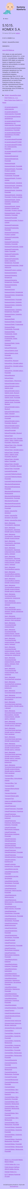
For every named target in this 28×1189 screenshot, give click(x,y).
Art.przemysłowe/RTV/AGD (13, 142)
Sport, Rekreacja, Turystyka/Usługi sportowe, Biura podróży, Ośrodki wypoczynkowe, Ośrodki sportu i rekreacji (13, 715)
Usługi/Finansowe (10, 806)
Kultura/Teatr (9, 436)
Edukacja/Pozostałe (11, 218)
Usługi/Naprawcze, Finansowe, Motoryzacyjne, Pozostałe (13, 890)
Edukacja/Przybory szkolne (13, 270)
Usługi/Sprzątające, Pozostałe (14, 1008)
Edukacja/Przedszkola (11, 225)
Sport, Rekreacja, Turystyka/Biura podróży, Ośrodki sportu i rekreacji (12, 574)
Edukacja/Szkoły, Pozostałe (13, 299)
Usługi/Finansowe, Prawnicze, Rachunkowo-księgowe (13, 816)
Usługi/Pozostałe (10, 940)
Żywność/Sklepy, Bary (11, 1089)
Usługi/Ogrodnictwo (11, 928)
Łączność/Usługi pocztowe (13, 481)
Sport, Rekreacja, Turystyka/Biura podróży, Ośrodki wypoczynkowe (12, 580)
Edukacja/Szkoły (10, 289)
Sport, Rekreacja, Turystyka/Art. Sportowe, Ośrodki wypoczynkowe (12, 536)
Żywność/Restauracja (11, 1079)
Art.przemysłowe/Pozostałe (13, 139)
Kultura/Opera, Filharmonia (13, 381)
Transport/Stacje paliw (12, 796)
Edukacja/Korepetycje (11, 156)
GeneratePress (14, 1186)
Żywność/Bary (9, 1030)
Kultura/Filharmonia (11, 348)
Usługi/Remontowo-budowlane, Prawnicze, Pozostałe (12, 1000)
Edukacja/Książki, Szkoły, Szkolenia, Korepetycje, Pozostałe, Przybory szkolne (13, 208)
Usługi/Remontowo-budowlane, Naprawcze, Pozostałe (12, 989)
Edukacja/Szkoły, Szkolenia (13, 302)
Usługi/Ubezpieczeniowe (12, 1013)
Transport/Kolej (9, 786)
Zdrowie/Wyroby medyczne (13, 1028)
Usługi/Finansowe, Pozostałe (14, 808)
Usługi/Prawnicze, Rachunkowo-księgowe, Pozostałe (12, 955)
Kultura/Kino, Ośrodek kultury (14, 363)
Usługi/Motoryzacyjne (11, 869)
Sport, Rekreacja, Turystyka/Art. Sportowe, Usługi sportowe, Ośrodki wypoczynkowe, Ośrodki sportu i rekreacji (12, 560)
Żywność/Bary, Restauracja (13, 1053)
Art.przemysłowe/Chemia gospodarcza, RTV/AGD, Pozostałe (12, 134)
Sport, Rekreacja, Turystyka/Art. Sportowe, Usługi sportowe (12, 543)
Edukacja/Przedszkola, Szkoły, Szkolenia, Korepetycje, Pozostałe (12, 261)
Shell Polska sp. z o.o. (11, 98)
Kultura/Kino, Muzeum (11, 360)
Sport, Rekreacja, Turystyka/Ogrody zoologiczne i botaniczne (12, 596)
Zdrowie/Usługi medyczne (13, 1020)
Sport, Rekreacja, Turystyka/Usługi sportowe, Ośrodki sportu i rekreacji (13, 723)
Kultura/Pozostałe (10, 430)
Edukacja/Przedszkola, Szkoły (14, 246)
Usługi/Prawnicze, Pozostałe (13, 945)
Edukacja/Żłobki (10, 319)
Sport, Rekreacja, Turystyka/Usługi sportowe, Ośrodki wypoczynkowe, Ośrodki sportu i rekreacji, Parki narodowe (13, 769)
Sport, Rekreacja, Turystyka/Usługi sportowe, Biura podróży (13, 697)
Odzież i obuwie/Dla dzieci (12, 95)
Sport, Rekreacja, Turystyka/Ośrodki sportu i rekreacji (13, 603)
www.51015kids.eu (8, 50)
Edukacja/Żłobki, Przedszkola (14, 324)
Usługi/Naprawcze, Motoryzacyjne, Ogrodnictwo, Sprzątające (14, 902)
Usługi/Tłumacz (9, 1010)
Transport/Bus (9, 776)
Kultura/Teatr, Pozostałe (12, 468)
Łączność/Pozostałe (11, 471)
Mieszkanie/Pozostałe (11, 501)
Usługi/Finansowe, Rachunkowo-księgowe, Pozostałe (12, 834)
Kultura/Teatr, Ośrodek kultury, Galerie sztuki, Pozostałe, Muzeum (12, 454)
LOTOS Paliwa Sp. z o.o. (12, 1164)
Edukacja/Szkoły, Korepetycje (14, 292)
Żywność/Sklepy (10, 1087)
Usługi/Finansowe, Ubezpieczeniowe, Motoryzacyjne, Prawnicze (13, 845)
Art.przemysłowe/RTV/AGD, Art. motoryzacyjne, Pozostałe (13, 147)
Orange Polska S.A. (11, 1172)
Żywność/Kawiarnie (11, 1060)
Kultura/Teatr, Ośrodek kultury (14, 450)
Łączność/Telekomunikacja (13, 474)
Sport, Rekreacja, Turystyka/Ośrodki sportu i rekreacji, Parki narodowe (13, 618)
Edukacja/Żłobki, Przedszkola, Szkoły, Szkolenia (11, 338)
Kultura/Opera (9, 378)
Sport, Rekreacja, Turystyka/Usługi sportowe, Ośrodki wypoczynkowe (13, 739)
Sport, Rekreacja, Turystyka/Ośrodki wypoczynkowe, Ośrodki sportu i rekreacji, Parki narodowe (12, 662)
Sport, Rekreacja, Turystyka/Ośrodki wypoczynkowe (10, 625)
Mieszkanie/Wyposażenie (12, 503)
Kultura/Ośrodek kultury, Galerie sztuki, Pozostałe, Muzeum (12, 402)
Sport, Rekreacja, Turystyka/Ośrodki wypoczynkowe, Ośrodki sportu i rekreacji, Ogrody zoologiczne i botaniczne (12, 651)
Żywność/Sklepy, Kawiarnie (13, 1127)
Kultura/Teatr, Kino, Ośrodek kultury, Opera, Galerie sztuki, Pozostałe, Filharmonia (14, 440)
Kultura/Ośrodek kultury (12, 383)
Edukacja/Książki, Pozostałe (13, 166)
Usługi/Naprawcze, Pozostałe (14, 916)
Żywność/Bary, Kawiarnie (12, 1033)
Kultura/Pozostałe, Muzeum (13, 433)
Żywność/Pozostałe (11, 1077)
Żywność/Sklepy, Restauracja (14, 1146)
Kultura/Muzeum (10, 375)
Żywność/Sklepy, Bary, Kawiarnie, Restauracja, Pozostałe (12, 1108)
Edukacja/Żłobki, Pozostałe (13, 322)
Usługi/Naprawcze (10, 886)
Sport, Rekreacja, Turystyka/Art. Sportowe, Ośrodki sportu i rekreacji (12, 529)
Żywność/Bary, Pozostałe (12, 1050)
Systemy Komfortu (21, 8)
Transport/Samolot (10, 793)
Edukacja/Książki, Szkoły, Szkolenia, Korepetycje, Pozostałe (12, 202)
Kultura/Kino (8, 358)
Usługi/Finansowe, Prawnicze (14, 811)
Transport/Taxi (9, 798)
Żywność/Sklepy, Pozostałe (13, 1144)
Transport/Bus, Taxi (11, 783)
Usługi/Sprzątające (10, 1005)
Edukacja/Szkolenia (11, 273)
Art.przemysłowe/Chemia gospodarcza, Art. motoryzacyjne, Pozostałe (13, 123)
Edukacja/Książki (10, 163)
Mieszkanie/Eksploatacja (12, 484)
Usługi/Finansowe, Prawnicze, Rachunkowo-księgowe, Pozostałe (13, 823)
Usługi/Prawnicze (10, 943)
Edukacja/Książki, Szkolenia (13, 183)
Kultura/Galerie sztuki (11, 350)
